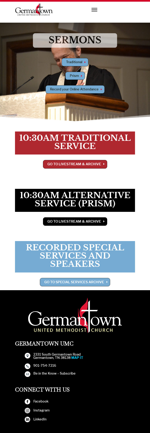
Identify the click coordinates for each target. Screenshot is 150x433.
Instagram (41, 410)
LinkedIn (39, 419)
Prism (74, 76)
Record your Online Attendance (74, 89)
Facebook (40, 401)
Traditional (74, 62)
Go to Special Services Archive (74, 282)
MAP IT (77, 358)
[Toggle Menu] (94, 9)
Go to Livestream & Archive (74, 164)
